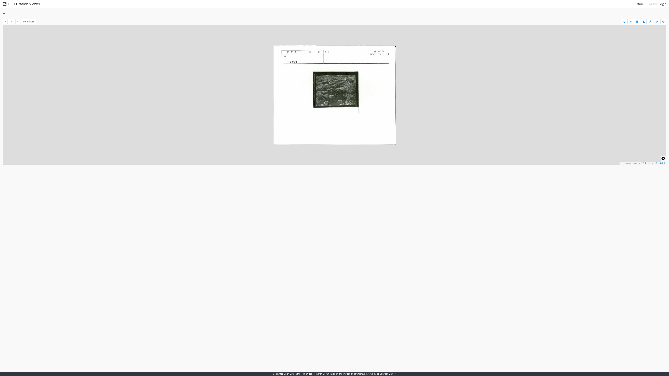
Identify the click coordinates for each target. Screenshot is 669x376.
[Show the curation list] (637, 21)
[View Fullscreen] (6, 40)
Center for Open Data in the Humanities (292, 373)
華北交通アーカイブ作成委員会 (652, 163)
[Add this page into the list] (631, 21)
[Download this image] (644, 21)
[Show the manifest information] (657, 21)
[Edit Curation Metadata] (625, 21)
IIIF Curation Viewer (24, 4)
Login (662, 4)
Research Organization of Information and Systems (338, 373)
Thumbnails (28, 21)
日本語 (639, 4)
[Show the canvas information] (650, 21)
